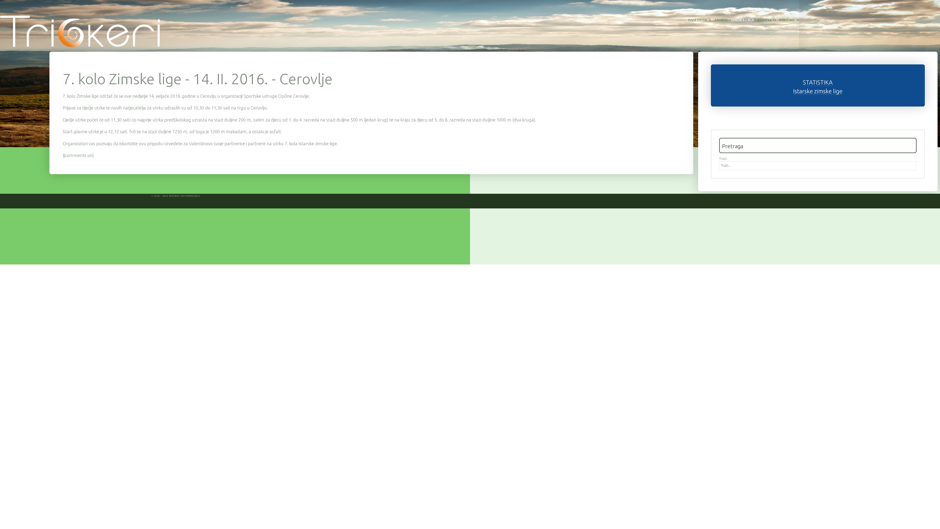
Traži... (724, 159)
